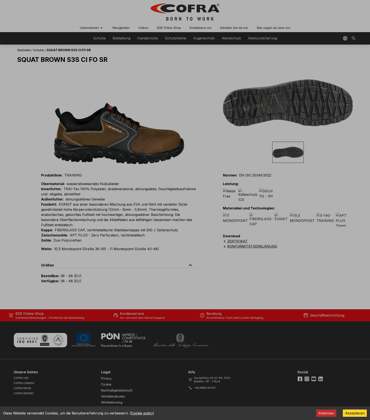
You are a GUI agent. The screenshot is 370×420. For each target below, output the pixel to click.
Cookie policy (142, 413)
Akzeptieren (355, 413)
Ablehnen (326, 413)
